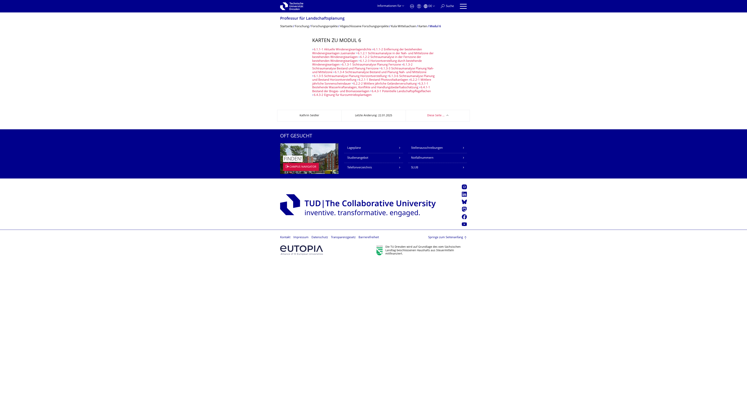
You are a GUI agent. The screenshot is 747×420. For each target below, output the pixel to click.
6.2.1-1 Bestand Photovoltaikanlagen (383, 80)
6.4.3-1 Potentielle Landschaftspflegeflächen (401, 91)
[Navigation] (463, 6)
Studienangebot (357, 158)
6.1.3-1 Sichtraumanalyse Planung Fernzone (371, 64)
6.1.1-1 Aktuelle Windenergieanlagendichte (342, 49)
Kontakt (285, 237)
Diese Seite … (436, 115)
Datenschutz (319, 237)
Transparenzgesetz (343, 237)
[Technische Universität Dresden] (291, 6)
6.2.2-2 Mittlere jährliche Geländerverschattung (385, 83)
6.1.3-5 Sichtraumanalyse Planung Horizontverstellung (351, 76)
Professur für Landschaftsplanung (312, 19)
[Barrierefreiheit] (419, 6)
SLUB (414, 167)
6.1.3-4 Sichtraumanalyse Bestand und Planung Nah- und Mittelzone (380, 72)
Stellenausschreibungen (427, 148)
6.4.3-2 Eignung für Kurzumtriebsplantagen (343, 95)
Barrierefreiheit (369, 237)
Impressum (301, 237)
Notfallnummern (422, 158)
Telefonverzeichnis (359, 167)
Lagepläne (354, 148)
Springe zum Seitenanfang (445, 237)
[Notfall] (412, 6)
